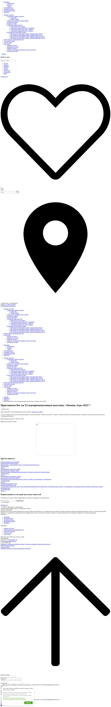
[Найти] (17, 192)
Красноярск (7, 72)
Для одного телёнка (9, 41)
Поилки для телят (12, 45)
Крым (5, 73)
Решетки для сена (12, 48)
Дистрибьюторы (8, 7)
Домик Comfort (14, 19)
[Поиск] (2, 189)
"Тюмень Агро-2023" (37, 412)
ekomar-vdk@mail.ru (10, 541)
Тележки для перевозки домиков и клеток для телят (21, 49)
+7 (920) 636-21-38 (12, 539)
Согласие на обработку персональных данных (37, 544)
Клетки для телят (12, 23)
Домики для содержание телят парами (17, 20)
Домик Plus (13, 17)
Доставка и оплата (9, 9)
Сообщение (4, 683)
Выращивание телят (9, 10)
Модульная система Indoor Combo (16, 32)
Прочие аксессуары (12, 51)
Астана (6, 63)
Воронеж (6, 66)
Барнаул (4, 54)
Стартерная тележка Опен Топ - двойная (21, 29)
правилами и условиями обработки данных (22, 502)
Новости (9, 5)
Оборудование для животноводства (14, 39)
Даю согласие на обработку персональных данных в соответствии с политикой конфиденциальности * (31, 684)
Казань (6, 69)
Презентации (10, 3)
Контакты (6, 12)
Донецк (6, 67)
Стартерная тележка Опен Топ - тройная (21, 31)
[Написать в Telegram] (55, 705)
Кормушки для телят (13, 47)
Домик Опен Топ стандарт (17, 26)
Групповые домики (12, 22)
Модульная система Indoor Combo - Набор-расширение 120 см (27, 38)
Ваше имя (3, 678)
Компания (7, 2)
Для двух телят (8, 42)
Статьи (9, 6)
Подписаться (20, 500)
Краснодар (7, 70)
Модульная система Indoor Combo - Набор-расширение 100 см (27, 36)
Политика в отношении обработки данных (12, 544)
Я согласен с (18, 502)
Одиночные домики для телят (15, 16)
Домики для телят (9, 15)
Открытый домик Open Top (14, 25)
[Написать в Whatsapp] (55, 704)
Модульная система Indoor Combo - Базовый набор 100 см (26, 33)
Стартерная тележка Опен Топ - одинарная (22, 28)
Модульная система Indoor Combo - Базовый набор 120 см (26, 35)
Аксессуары (7, 44)
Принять (28, 702)
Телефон (3, 679)
